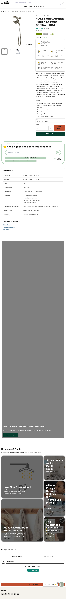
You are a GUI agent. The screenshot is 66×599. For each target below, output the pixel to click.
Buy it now (50, 134)
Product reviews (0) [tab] (17, 556)
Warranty (6, 229)
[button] (4, 51)
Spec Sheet (6, 225)
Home (3, 11)
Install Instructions (9, 227)
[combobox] (36, 3)
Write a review (33, 570)
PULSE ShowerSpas (43, 15)
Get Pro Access (10, 435)
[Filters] (3, 561)
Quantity (38, 124)
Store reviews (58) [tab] (49, 556)
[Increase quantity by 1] (51, 128)
